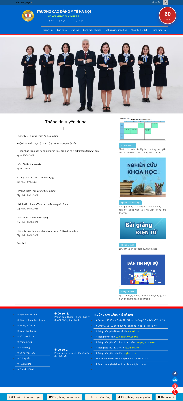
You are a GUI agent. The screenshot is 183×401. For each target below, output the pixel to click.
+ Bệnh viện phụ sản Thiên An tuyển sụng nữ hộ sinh (43, 204)
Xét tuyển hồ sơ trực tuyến (26, 397)
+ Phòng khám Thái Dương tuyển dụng (36, 190)
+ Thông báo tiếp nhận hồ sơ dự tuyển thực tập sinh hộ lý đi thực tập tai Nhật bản (58, 150)
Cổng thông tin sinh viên (66, 397)
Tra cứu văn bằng (100, 397)
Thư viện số (167, 397)
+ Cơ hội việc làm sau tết (29, 164)
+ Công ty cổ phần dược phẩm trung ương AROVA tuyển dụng (48, 231)
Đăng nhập (156, 2)
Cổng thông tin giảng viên (135, 397)
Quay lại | (21, 243)
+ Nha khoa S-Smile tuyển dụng (32, 217)
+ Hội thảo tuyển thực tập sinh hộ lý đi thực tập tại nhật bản (46, 143)
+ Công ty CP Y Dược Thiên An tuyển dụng (37, 135)
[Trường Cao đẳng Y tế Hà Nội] (54, 15)
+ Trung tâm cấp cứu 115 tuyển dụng (35, 177)
